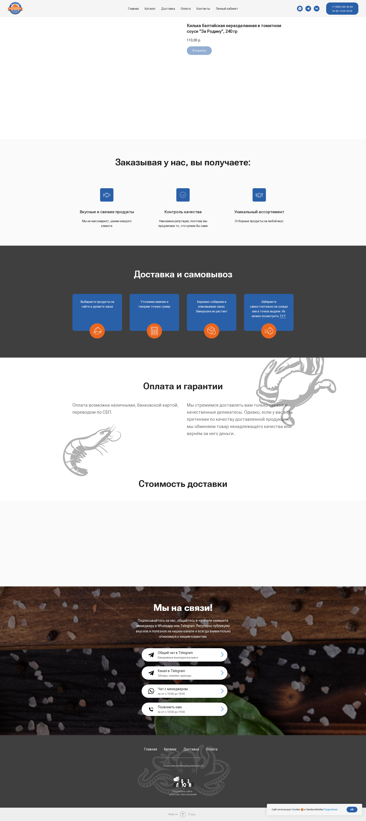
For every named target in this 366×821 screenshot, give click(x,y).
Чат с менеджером (173, 689)
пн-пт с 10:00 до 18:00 (171, 693)
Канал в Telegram (171, 671)
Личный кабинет (227, 8)
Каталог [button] (150, 8)
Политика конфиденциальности (183, 765)
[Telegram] (308, 8)
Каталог (170, 749)
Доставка (168, 8)
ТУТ (283, 316)
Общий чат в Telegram (175, 653)
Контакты (203, 8)
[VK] (316, 8)
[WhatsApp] (300, 8)
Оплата (186, 8)
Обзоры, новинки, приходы (174, 675)
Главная (133, 8)
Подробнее (331, 809)
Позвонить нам (170, 707)
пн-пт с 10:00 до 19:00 (171, 711)
